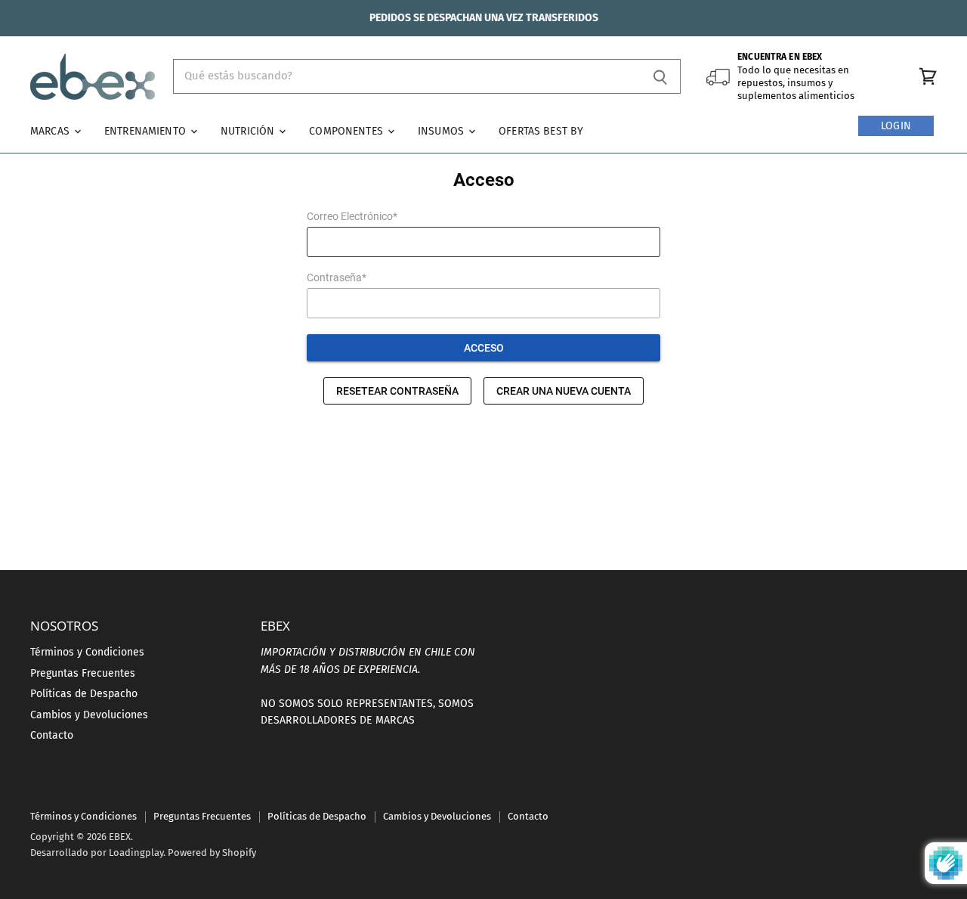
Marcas (51, 131)
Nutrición (249, 131)
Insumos (442, 131)
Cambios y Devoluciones (89, 714)
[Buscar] (661, 76)
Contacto (51, 735)
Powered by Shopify (212, 852)
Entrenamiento (146, 131)
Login (896, 125)
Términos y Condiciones (87, 652)
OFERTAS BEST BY (541, 131)
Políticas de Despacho (83, 693)
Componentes (347, 131)
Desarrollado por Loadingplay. (97, 852)
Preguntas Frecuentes (82, 673)
